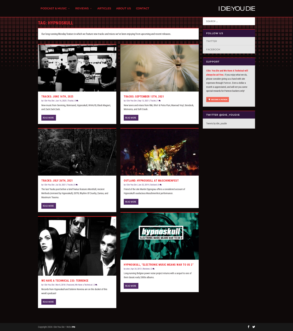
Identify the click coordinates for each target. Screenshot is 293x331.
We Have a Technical (83, 285)
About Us (123, 8)
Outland (153, 185)
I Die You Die (49, 101)
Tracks (70, 101)
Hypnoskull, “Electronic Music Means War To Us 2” (158, 264)
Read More (48, 117)
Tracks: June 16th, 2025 (57, 96)
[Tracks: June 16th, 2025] (77, 68)
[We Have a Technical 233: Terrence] (77, 246)
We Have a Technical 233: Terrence (65, 280)
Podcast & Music (54, 8)
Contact (142, 8)
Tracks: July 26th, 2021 (57, 180)
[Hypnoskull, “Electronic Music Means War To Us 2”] (159, 236)
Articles (104, 8)
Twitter (211, 41)
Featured (70, 285)
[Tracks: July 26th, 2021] (77, 152)
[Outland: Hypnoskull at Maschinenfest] (159, 152)
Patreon (227, 83)
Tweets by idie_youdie (216, 123)
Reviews (82, 8)
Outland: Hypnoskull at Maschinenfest (151, 180)
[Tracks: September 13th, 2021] (159, 68)
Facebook (213, 49)
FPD (73, 327)
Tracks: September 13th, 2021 (144, 96)
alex (128, 269)
